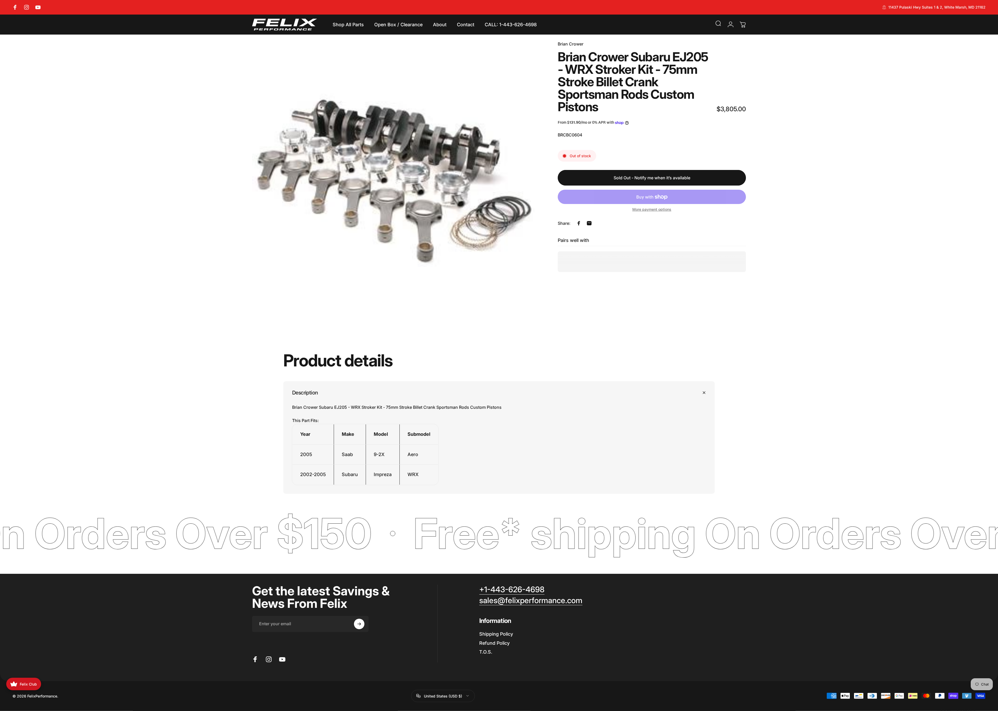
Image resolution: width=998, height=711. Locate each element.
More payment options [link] (651, 209)
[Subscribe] (359, 624)
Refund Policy (494, 643)
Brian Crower (570, 44)
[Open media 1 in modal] (393, 182)
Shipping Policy (496, 634)
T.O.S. (485, 652)
